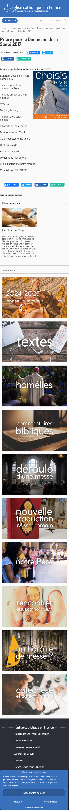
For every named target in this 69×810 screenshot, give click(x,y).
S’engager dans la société (27, 747)
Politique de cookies (34, 807)
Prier (33, 28)
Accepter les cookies (34, 792)
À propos (18, 760)
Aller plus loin (9, 270)
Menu (8, 20)
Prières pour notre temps (48, 28)
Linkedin (9, 58)
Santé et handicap (13, 230)
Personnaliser (50, 801)
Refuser (18, 801)
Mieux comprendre (11, 203)
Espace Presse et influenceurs (29, 767)
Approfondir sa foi (21, 28)
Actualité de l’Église (24, 754)
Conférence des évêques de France (31, 734)
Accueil (5, 28)
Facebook (34, 52)
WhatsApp (25, 58)
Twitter (49, 52)
